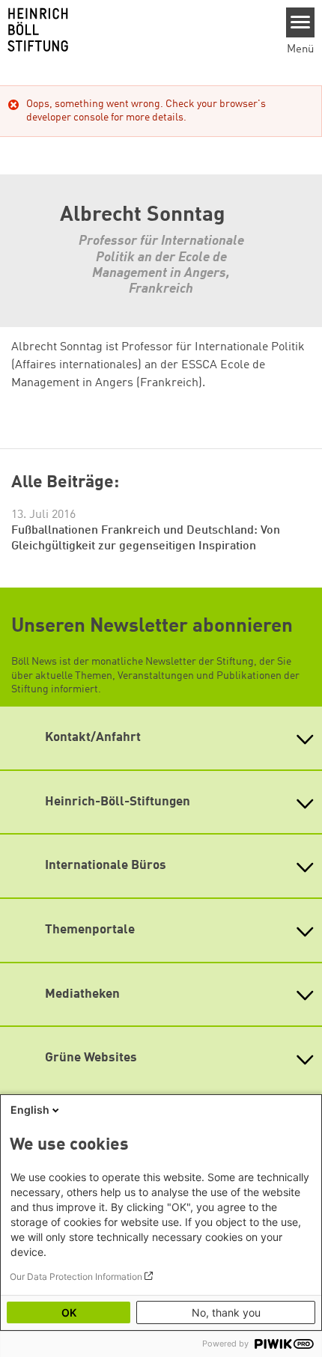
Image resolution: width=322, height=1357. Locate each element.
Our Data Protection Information (76, 1276)
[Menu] (300, 22)
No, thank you (226, 1312)
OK (68, 1312)
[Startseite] (137, 29)
